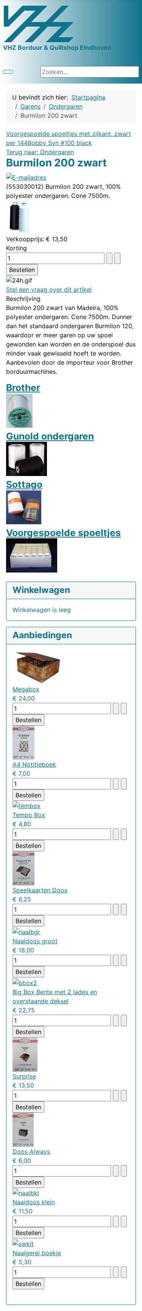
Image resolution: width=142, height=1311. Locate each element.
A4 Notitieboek (34, 764)
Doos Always (31, 1151)
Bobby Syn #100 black (60, 143)
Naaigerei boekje (36, 1253)
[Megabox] (38, 667)
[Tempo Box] (26, 805)
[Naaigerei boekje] (23, 1243)
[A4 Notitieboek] (23, 742)
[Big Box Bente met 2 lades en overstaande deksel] (24, 982)
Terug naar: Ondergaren (40, 152)
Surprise (24, 1076)
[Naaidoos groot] (26, 931)
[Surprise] (24, 1054)
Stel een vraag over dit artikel (49, 289)
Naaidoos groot (35, 941)
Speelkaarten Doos (39, 890)
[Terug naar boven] (132, 1301)
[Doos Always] (23, 1129)
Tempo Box (28, 815)
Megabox (25, 689)
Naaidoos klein (33, 1202)
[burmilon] (19, 216)
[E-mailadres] (26, 176)
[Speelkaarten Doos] (23, 868)
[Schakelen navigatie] (8, 72)
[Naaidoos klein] (25, 1192)
